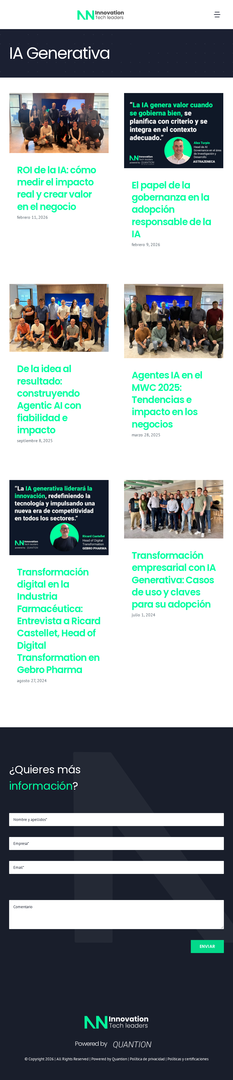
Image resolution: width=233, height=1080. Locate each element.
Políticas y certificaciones (187, 1059)
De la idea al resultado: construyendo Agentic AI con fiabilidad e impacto (58, 318)
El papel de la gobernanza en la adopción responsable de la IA (173, 131)
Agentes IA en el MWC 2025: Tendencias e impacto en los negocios (173, 321)
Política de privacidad (147, 1059)
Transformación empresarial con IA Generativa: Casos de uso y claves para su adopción (173, 509)
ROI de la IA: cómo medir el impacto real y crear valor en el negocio (58, 123)
